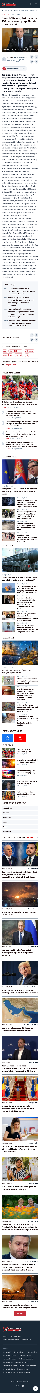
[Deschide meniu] (36, 4)
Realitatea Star (32, 1352)
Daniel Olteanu (15, 351)
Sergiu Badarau (21, 57)
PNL (27, 355)
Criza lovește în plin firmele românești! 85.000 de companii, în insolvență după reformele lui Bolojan (27, 721)
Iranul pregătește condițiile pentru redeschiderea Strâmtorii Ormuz (17, 1029)
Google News (10, 364)
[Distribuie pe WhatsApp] (32, 62)
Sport (8, 438)
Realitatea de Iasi (8, 1362)
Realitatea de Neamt (9, 1369)
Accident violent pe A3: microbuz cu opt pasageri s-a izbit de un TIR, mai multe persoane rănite (22, 424)
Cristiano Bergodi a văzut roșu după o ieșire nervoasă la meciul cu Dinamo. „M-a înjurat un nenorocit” (21, 434)
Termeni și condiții (15, 1336)
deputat (18, 355)
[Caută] (30, 3)
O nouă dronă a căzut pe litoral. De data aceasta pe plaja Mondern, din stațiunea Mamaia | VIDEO (27, 503)
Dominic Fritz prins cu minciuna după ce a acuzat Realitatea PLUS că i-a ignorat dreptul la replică (27, 629)
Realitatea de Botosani (26, 1359)
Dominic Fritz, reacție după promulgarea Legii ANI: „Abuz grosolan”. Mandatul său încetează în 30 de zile (20, 1068)
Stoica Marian (33, 868)
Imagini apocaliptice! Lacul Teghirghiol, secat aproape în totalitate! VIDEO (26, 526)
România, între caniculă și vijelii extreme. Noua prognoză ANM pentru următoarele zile (21, 413)
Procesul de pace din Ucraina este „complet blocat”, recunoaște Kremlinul (20, 1306)
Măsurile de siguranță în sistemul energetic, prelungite (17, 671)
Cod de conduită (26, 1340)
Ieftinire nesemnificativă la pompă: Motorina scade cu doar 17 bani (27, 681)
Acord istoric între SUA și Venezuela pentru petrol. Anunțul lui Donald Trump (20, 991)
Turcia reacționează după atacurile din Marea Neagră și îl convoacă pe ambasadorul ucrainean (20, 301)
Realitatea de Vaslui (31, 987)
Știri (11, 10)
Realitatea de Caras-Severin (27, 1366)
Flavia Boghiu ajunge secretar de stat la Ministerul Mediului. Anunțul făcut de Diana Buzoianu (20, 1149)
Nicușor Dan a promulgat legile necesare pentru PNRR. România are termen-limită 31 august (18, 1108)
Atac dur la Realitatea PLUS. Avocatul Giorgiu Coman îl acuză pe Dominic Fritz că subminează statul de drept (21, 313)
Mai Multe (20, 1314)
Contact (5, 1336)
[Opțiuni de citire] (35, 1388)
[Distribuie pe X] (36, 62)
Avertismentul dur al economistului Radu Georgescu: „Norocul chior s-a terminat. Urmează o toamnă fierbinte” (25, 694)
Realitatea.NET (7, 1352)
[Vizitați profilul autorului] (4, 59)
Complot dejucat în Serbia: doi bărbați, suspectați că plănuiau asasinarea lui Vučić (19, 491)
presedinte (7, 355)
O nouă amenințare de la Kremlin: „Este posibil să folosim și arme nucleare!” (22, 291)
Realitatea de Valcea (25, 1355)
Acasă (5, 10)
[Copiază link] (32, 57)
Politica (16, 10)
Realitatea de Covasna (9, 1355)
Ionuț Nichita (33, 1062)
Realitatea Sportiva (19, 1352)
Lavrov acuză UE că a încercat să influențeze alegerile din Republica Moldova (17, 952)
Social (4, 407)
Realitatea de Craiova (21, 1362)
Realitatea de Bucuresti (9, 1359)
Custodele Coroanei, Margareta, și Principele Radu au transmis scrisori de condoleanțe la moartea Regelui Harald (20, 1227)
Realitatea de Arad (22, 1369)
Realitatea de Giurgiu (23, 1372)
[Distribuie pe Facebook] (36, 57)
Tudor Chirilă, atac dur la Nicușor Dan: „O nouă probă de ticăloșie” (19, 1188)
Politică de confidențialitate (11, 1340)
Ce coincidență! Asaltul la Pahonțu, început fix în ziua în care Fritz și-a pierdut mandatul (27, 515)
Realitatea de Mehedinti (10, 1366)
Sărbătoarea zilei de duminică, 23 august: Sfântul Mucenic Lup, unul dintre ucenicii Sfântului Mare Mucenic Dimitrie (21, 445)
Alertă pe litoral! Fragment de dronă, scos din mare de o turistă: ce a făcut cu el (27, 538)
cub (4, 351)
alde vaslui (29, 351)
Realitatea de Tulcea (9, 1372)
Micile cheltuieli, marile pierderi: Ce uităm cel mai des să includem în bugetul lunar (27, 708)
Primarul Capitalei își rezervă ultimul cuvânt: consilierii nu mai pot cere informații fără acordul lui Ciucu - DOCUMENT (18, 1269)
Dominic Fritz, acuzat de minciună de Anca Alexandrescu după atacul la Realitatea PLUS (22, 323)
